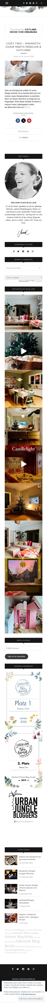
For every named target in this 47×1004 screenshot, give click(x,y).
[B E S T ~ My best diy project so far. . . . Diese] (23, 614)
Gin (17, 947)
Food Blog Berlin (14, 949)
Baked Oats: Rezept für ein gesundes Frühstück (30, 858)
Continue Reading (23, 113)
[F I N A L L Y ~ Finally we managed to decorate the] (23, 502)
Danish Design (37, 930)
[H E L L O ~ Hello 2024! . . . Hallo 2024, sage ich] (23, 313)
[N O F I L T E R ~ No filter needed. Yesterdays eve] (23, 577)
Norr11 (27, 107)
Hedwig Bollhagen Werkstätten (26, 901)
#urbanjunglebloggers (12, 952)
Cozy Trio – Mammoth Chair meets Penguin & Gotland (23, 47)
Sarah (25, 137)
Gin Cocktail (9, 933)
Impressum (16, 979)
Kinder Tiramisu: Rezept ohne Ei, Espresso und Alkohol (28, 887)
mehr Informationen (28, 994)
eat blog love (28, 950)
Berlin (33, 947)
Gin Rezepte (9, 930)
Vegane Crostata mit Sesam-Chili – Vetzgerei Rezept (28, 917)
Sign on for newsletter (16, 656)
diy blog (38, 947)
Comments (24, 131)
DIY (6, 942)
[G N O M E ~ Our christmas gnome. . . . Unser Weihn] (23, 351)
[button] (18, 120)
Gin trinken (28, 930)
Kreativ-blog (23, 952)
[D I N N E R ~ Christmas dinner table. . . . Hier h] (23, 389)
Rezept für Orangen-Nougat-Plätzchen (27, 872)
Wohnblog (34, 933)
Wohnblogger (19, 930)
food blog (12, 942)
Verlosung (37, 937)
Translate (38, 281)
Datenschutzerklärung (27, 979)
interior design (24, 946)
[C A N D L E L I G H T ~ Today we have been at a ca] (23, 464)
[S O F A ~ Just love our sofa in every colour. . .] (23, 539)
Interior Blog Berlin (19, 936)
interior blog (21, 932)
